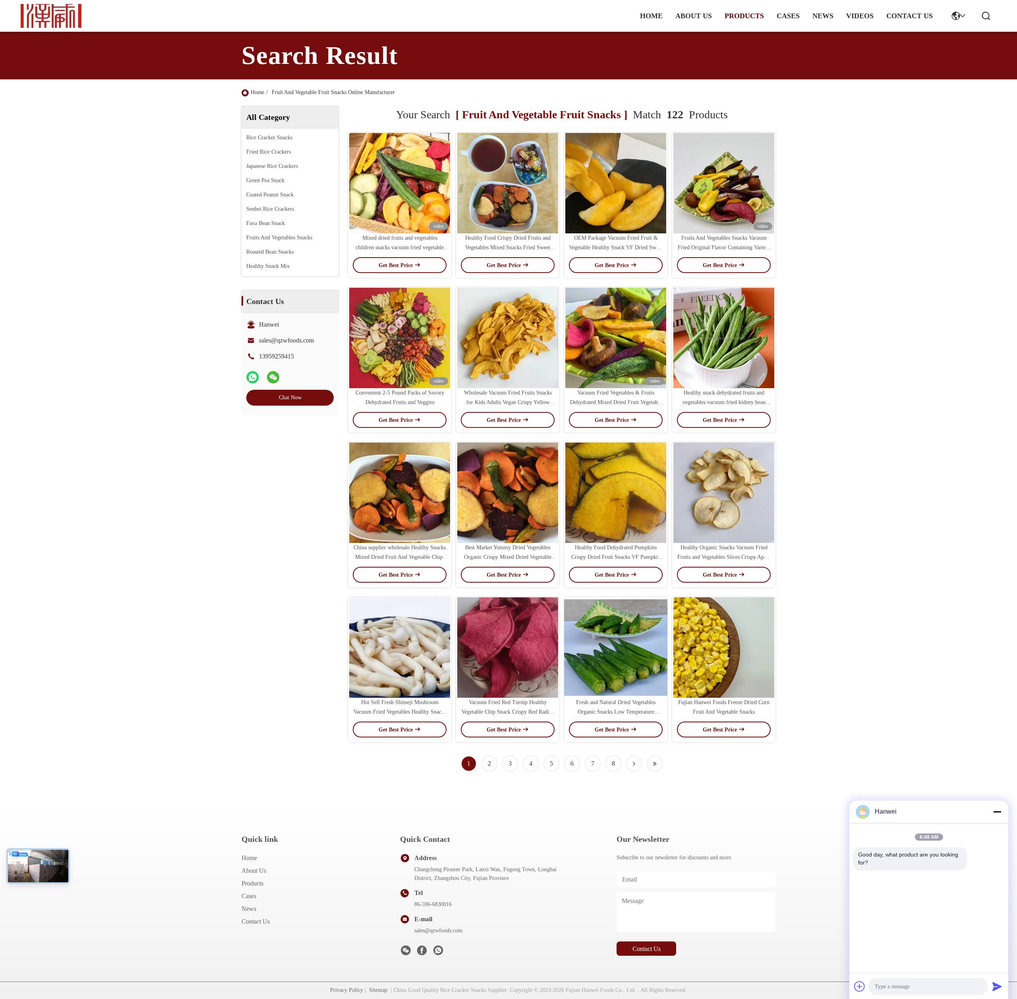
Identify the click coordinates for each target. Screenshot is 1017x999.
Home (651, 16)
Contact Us (256, 921)
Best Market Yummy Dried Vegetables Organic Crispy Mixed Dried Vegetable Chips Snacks (507, 557)
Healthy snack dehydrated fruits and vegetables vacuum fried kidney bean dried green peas (724, 402)
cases (788, 16)
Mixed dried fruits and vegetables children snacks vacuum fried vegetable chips (400, 247)
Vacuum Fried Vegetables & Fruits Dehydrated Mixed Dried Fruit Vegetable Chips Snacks (616, 402)
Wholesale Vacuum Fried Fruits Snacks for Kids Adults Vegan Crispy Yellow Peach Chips (508, 402)
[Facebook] (421, 953)
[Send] (997, 986)
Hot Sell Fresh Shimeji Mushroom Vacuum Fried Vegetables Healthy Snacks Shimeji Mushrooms (400, 711)
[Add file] (859, 986)
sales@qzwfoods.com (286, 340)
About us (254, 870)
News (249, 908)
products (744, 16)
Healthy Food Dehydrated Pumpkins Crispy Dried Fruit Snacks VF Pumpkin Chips (616, 557)
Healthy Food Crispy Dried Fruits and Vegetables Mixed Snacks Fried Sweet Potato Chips (508, 247)
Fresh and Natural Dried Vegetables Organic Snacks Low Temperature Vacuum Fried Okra (615, 711)
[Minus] (997, 811)
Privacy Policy (346, 990)
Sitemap (378, 990)
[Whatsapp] (253, 377)
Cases (249, 896)
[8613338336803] (438, 953)
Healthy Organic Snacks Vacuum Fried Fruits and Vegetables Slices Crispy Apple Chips (724, 557)
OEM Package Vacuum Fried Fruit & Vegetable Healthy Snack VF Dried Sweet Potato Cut (616, 247)
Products (252, 883)
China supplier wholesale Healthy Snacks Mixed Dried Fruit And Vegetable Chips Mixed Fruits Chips (400, 557)
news (822, 16)
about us (693, 16)
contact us (909, 16)
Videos (860, 16)
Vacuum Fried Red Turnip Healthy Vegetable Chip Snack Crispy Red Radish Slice (508, 711)
